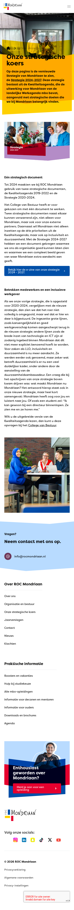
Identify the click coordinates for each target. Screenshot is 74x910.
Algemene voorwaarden (18, 877)
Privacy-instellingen (16, 885)
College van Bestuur (42, 425)
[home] (13, 6)
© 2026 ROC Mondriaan (20, 862)
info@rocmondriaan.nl (30, 556)
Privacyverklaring (15, 869)
